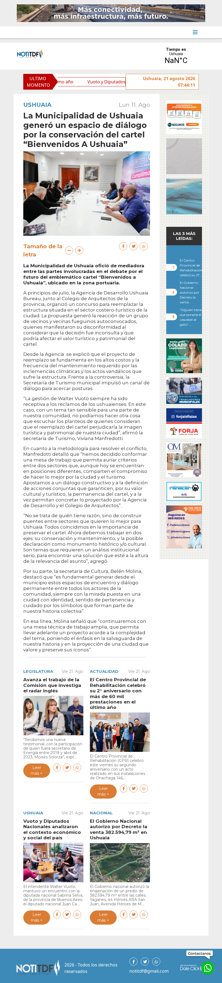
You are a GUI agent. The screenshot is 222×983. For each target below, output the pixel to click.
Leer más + (37, 770)
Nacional (101, 812)
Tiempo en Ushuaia (176, 56)
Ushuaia (37, 104)
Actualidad (104, 671)
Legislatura (38, 671)
